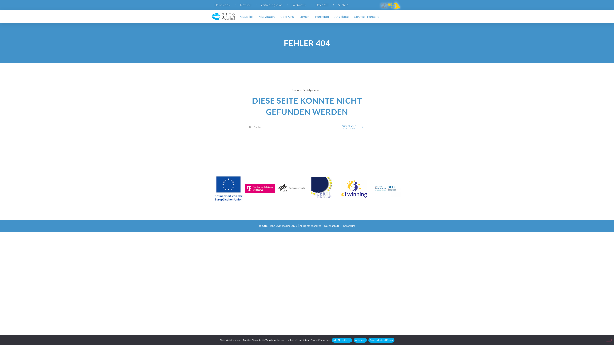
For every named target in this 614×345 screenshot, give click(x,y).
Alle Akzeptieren (341, 340)
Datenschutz (331, 225)
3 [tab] (311, 206)
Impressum (348, 225)
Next (403, 189)
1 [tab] (302, 206)
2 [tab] (307, 206)
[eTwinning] (354, 188)
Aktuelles (246, 17)
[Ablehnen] (609, 340)
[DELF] (386, 188)
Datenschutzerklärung (381, 340)
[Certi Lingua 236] (323, 188)
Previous (211, 189)
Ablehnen (360, 340)
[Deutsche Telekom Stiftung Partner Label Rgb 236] (260, 188)
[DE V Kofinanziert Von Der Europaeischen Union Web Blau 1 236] (228, 188)
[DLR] (291, 188)
